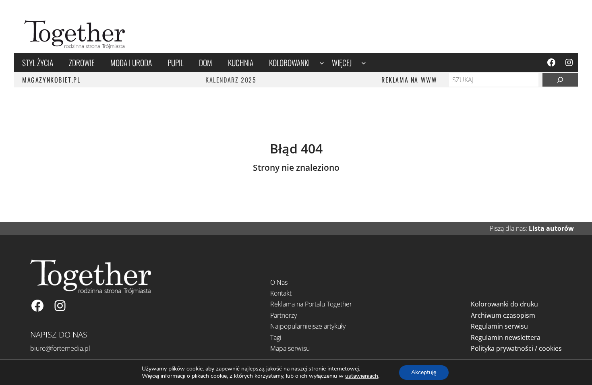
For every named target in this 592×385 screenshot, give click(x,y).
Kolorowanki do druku (504, 304)
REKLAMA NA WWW (409, 80)
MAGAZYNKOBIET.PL (51, 80)
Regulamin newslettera (505, 337)
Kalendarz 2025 (230, 80)
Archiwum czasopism (503, 315)
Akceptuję (424, 372)
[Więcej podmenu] (363, 62)
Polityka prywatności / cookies (516, 348)
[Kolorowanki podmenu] (321, 62)
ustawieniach (361, 376)
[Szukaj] (560, 80)
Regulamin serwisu (499, 326)
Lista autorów (551, 228)
